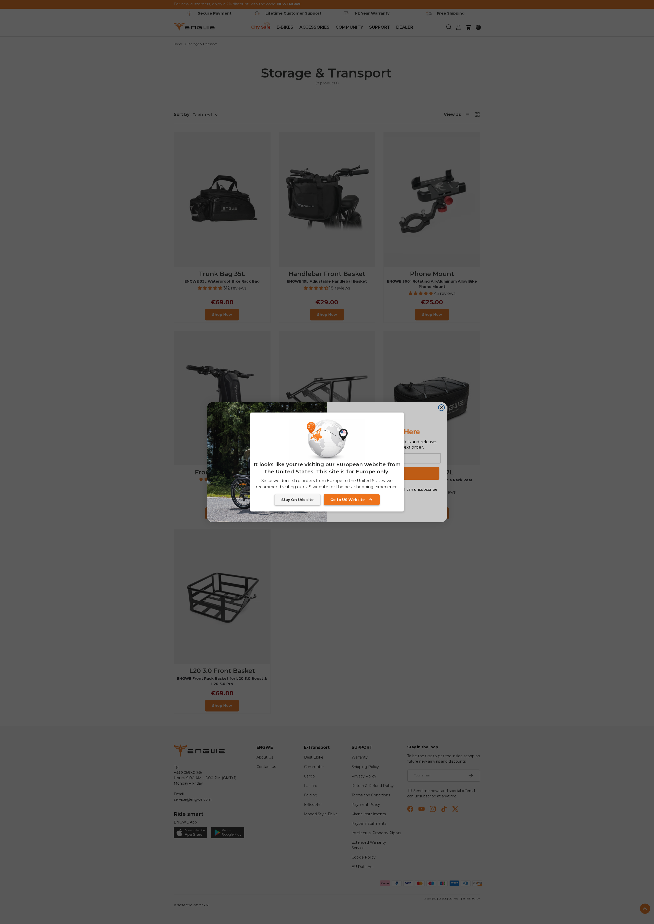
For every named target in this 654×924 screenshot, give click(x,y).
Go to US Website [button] (347, 499)
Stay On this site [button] (297, 499)
